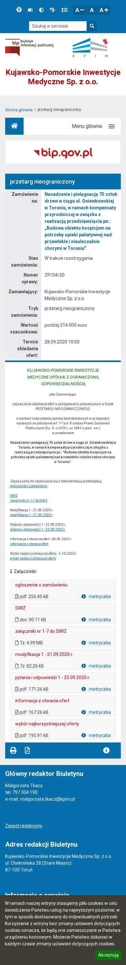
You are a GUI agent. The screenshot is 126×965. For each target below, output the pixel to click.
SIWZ (14, 495)
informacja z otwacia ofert (29, 544)
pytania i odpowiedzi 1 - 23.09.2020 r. (38, 529)
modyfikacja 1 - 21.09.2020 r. (31, 515)
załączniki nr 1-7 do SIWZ (28, 500)
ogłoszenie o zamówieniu (28, 486)
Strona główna (19, 109)
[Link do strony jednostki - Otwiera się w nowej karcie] (90, 47)
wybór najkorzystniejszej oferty (33, 558)
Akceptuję (108, 956)
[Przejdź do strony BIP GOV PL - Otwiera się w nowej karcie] (29, 47)
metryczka (99, 596)
